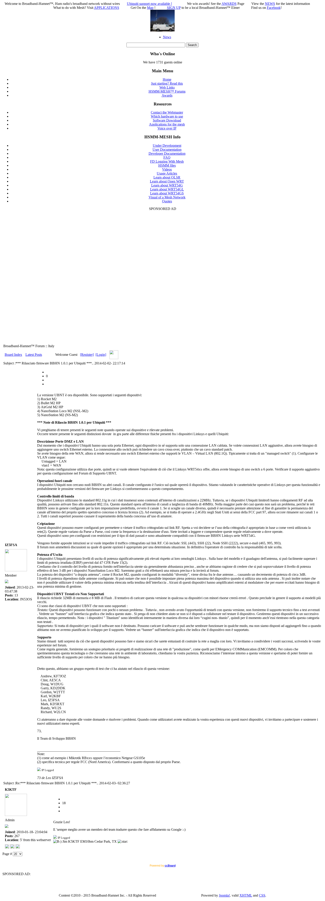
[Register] (87, 354)
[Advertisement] (162, 277)
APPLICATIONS (106, 8)
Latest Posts (33, 354)
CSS (262, 895)
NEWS (270, 4)
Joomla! (224, 895)
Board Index (13, 354)
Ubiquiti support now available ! (149, 4)
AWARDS (229, 4)
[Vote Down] (47, 380)
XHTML (245, 895)
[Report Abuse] (47, 372)
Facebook (274, 8)
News (167, 37)
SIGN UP (174, 8)
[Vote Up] (47, 384)
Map (150, 8)
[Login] (101, 354)
